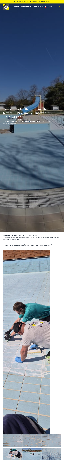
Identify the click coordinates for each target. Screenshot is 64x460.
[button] (59, 7)
